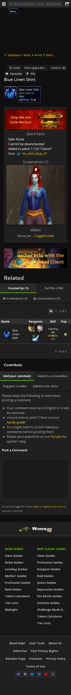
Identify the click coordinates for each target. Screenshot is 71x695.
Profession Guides (18, 583)
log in (36, 506)
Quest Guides (46, 583)
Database (14, 55)
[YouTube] (46, 674)
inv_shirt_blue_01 (34, 153)
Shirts (49, 55)
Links (16, 68)
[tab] (18, 288)
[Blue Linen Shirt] (6, 334)
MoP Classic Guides (51, 549)
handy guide (16, 422)
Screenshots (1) (35, 161)
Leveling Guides (16, 569)
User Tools (37, 643)
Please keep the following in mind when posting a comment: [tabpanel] (35, 453)
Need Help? (17, 643)
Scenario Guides (48, 603)
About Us (55, 643)
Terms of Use (35, 666)
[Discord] (18, 674)
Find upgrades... (35, 68)
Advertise (20, 651)
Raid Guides (13, 589)
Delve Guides (14, 562)
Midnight (11, 609)
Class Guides (14, 556)
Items (27, 55)
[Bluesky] (32, 674)
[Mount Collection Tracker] (35, 258)
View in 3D (58, 68)
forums (56, 436)
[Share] (67, 4)
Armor (38, 55)
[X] (25, 674)
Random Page (15, 658)
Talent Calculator (17, 596)
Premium (35, 658)
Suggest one (43, 236)
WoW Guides (14, 549)
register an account (53, 506)
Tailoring (53, 329)
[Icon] (11, 92)
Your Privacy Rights (44, 651)
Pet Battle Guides (49, 596)
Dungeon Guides (48, 569)
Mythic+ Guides (16, 576)
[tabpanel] (35, 331)
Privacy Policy (55, 658)
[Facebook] (39, 674)
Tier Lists (11, 603)
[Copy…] (51, 311)
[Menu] (4, 4)
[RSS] (53, 674)
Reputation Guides (50, 589)
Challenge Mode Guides (52, 609)
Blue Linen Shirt (15, 334)
